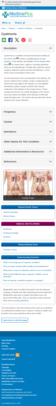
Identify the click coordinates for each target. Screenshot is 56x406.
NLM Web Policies (8, 365)
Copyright (5, 367)
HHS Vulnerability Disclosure (12, 379)
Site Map (5, 346)
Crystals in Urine (10, 250)
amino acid (11, 59)
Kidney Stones (9, 216)
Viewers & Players (8, 376)
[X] (17, 40)
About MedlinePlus (8, 340)
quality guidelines (21, 300)
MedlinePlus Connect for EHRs (13, 381)
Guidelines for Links (9, 373)
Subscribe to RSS (8, 355)
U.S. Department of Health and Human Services (19, 395)
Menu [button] (5, 23)
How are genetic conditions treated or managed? (23, 280)
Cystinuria (7, 229)
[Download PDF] (30, 40)
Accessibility (6, 370)
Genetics (7, 237)
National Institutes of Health (12, 398)
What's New (6, 343)
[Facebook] (10, 40)
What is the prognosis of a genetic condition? (21, 262)
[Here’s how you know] (28, 3)
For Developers (7, 384)
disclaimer (34, 298)
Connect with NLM (8, 359)
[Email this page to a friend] (4, 40)
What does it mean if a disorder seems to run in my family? (27, 270)
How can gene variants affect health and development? (26, 266)
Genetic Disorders (10, 212)
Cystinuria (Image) (10, 233)
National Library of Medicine (16, 8)
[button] (50, 48)
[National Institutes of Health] (4, 8)
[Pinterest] (23, 40)
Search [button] (18, 22)
